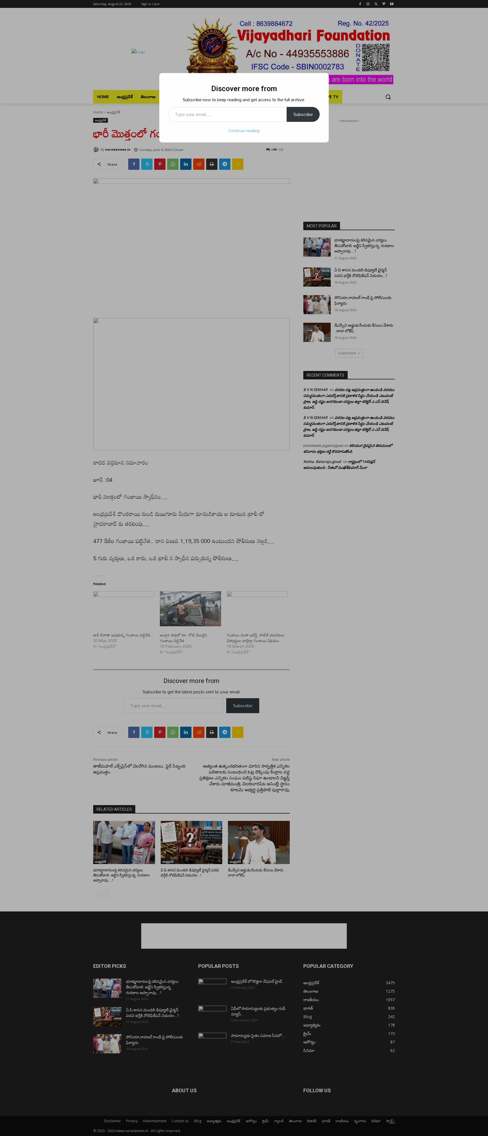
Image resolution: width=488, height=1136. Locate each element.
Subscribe (303, 114)
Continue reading (244, 130)
